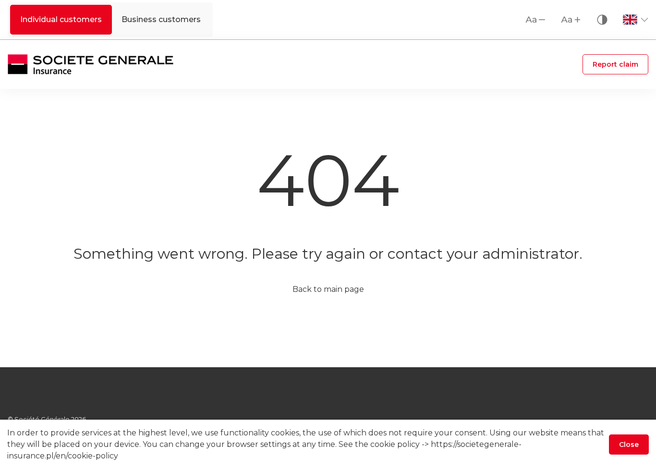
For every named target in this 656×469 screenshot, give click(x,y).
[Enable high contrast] (602, 19)
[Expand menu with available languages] (635, 19)
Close (629, 444)
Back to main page (328, 289)
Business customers (161, 19)
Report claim (615, 64)
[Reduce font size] (536, 19)
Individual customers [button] (61, 19)
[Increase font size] (571, 19)
